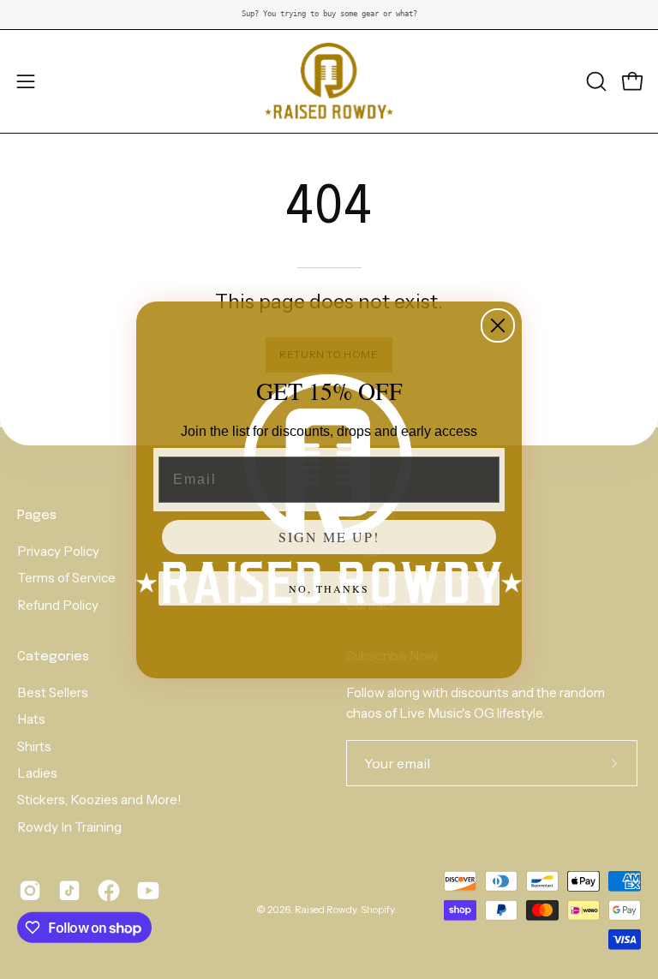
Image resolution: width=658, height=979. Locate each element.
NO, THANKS (329, 588)
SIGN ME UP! (329, 537)
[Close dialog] (497, 325)
